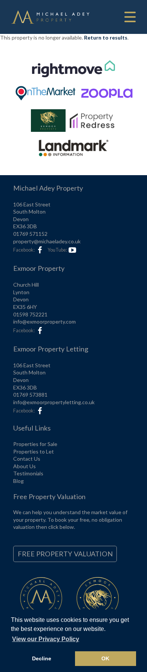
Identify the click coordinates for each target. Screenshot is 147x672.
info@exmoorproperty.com (44, 321)
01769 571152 (30, 234)
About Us (24, 466)
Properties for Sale (35, 444)
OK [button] (105, 658)
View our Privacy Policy (45, 639)
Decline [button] (41, 658)
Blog (18, 481)
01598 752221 (30, 314)
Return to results (105, 37)
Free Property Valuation (65, 554)
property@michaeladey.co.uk (47, 241)
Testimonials (28, 473)
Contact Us (26, 458)
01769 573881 (30, 394)
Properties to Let (33, 451)
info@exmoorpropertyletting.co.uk (54, 402)
